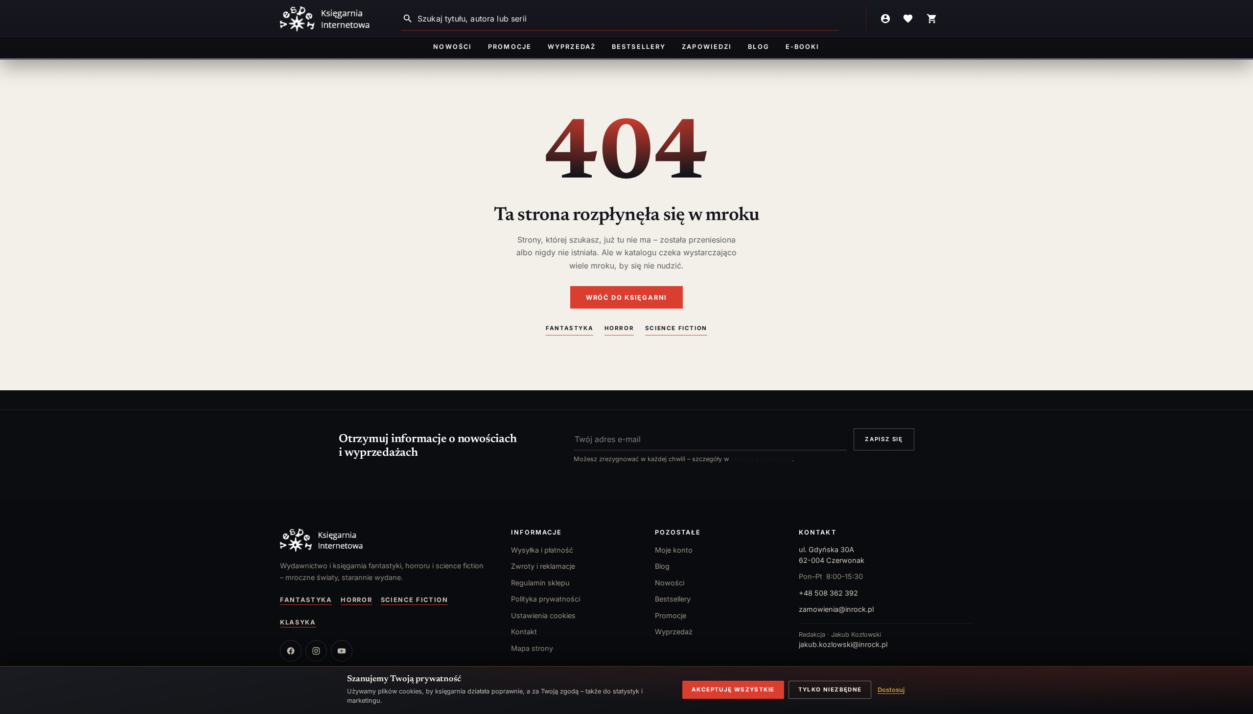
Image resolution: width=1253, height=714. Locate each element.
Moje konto (674, 550)
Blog (758, 46)
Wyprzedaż (571, 46)
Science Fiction (676, 328)
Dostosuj (891, 689)
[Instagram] (316, 651)
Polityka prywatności (545, 599)
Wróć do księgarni (626, 297)
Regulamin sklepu (540, 583)
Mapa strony (532, 648)
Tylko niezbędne (830, 689)
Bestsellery (639, 46)
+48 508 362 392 (828, 593)
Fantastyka (569, 328)
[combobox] (628, 18)
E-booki (802, 46)
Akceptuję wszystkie (733, 689)
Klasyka (298, 622)
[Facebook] (291, 651)
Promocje (509, 46)
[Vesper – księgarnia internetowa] (325, 19)
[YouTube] (341, 651)
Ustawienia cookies (543, 615)
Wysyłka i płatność (542, 550)
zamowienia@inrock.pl (836, 609)
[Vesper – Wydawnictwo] (385, 540)
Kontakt (524, 631)
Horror (619, 328)
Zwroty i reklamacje (543, 566)
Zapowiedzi (706, 46)
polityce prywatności (761, 459)
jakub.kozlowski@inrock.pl (843, 644)
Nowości (452, 46)
